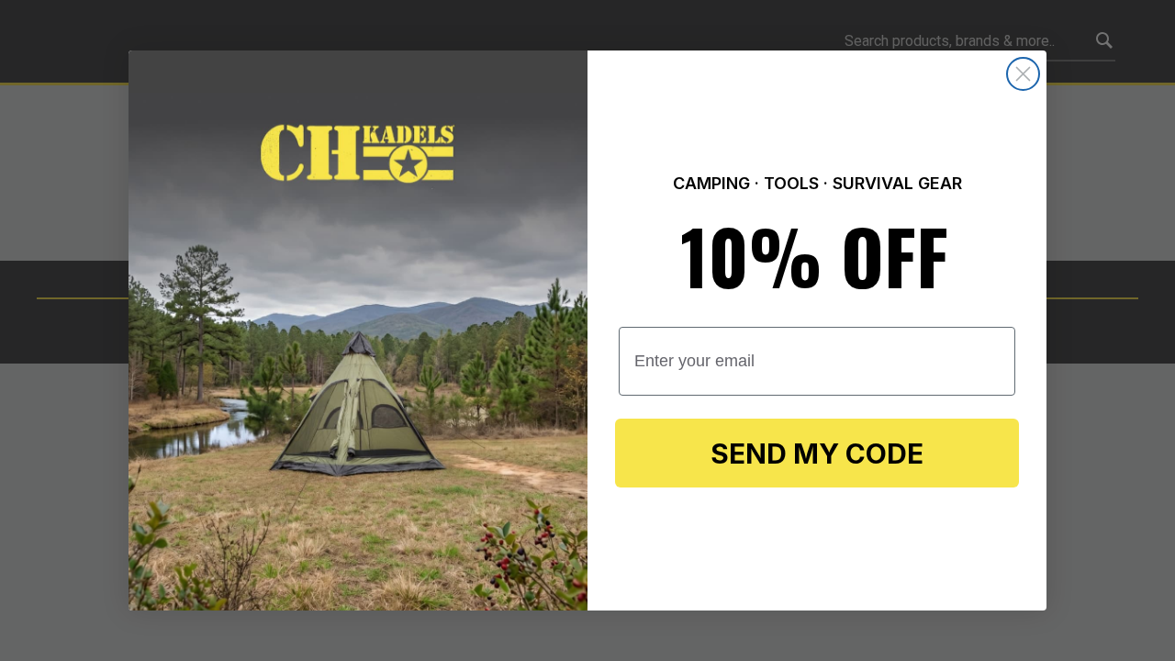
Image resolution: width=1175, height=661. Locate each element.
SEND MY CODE (817, 453)
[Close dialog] (1023, 74)
